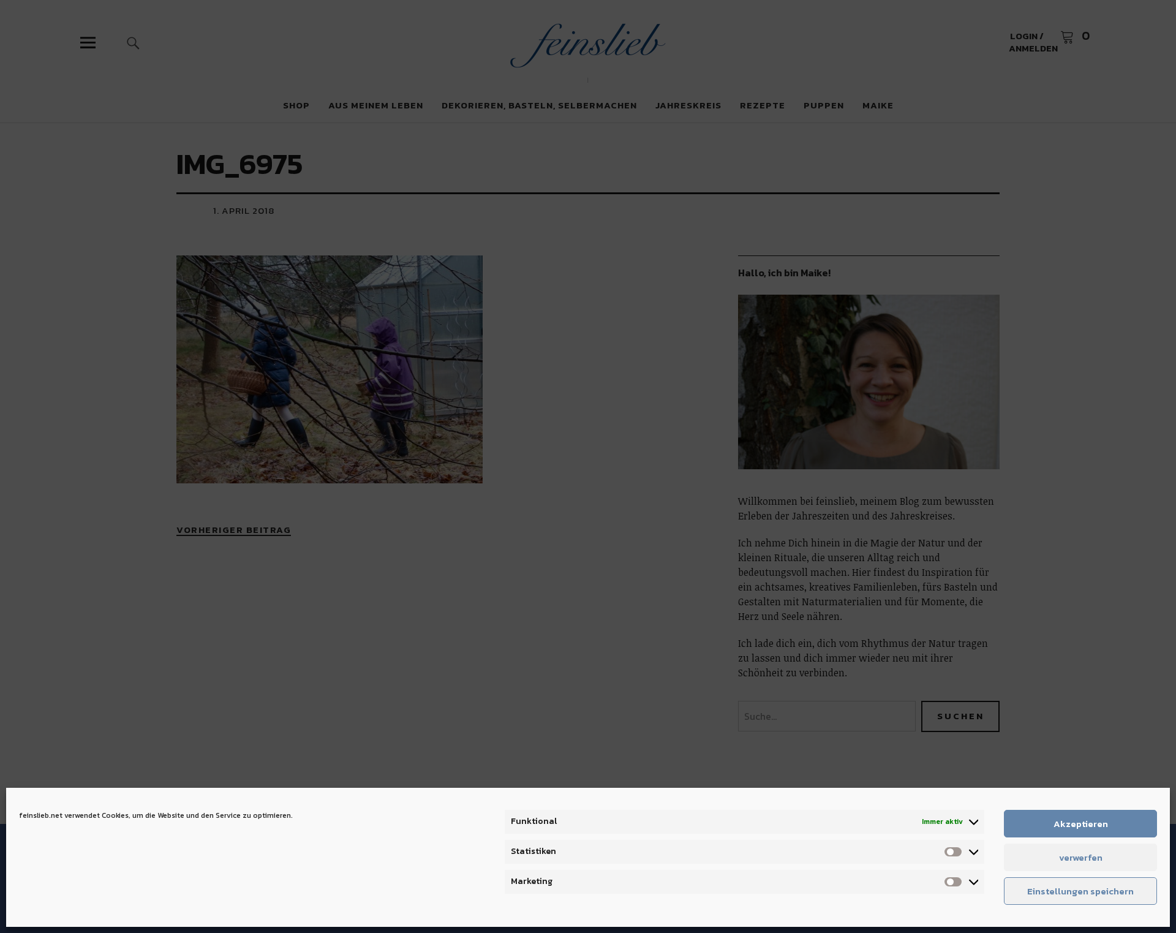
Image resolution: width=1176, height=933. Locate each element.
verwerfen (1080, 857)
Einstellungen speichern (1080, 891)
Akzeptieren (1081, 824)
